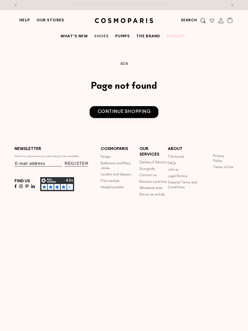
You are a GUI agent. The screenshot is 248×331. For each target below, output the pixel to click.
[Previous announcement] (16, 5)
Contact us (148, 175)
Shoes (101, 36)
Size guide (147, 169)
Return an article (152, 195)
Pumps (106, 157)
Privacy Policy (218, 158)
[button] (193, 20)
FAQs (172, 163)
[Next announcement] (232, 5)
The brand (176, 157)
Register (77, 163)
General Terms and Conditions (182, 185)
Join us (173, 170)
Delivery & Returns (153, 162)
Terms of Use (223, 167)
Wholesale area (151, 188)
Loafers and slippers (116, 174)
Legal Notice (177, 176)
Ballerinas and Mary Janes (116, 166)
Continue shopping (124, 112)
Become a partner (153, 182)
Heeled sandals (112, 187)
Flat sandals (110, 181)
